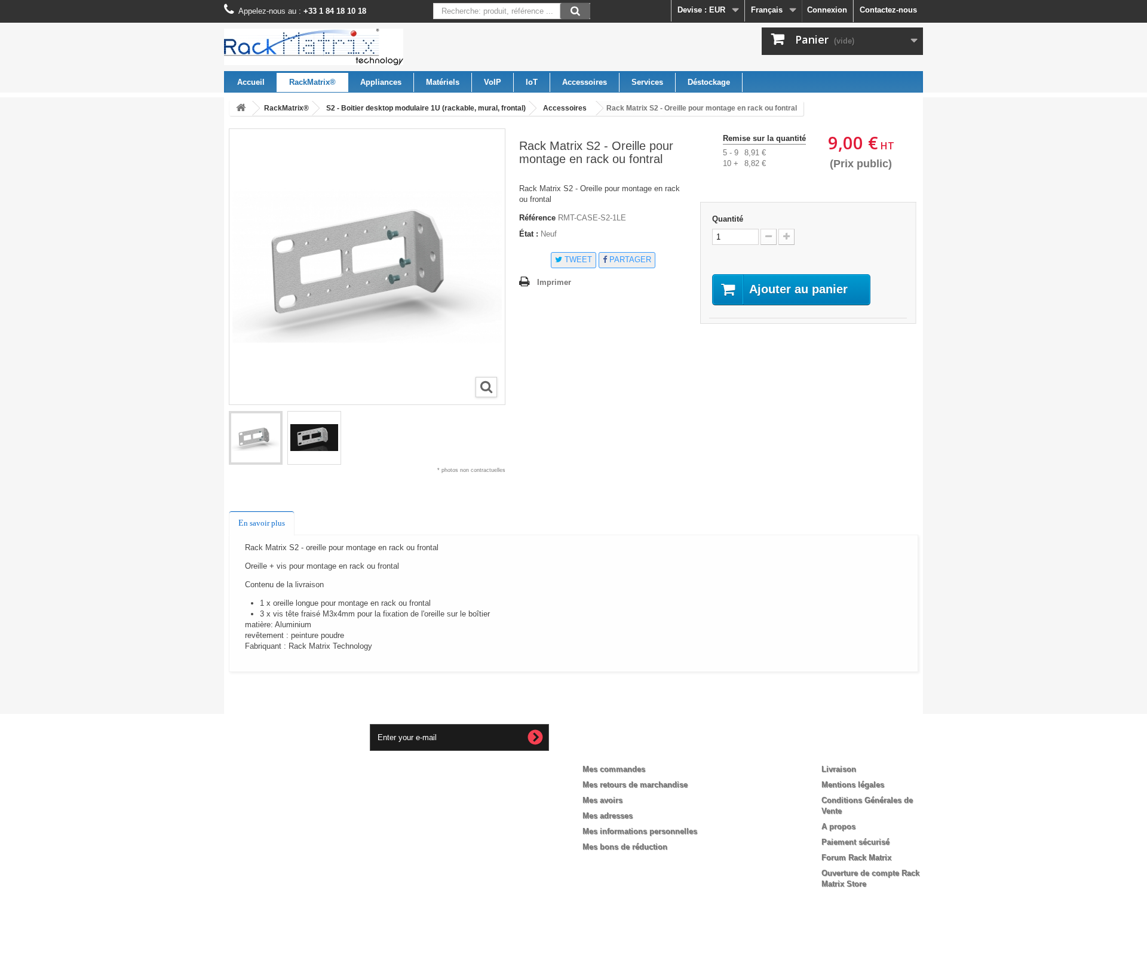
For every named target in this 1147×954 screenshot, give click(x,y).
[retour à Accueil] (240, 108)
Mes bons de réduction (624, 846)
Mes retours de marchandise (635, 784)
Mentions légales (852, 784)
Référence (537, 217)
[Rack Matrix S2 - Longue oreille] (255, 438)
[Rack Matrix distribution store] (334, 47)
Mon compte (616, 750)
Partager (629, 259)
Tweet (577, 259)
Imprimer (554, 282)
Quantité (727, 218)
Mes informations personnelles (639, 831)
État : (528, 233)
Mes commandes (613, 769)
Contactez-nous (888, 9)
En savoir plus (261, 523)
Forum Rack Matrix (856, 857)
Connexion (827, 9)
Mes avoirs (602, 800)
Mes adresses (607, 815)
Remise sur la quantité (764, 138)
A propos (838, 826)
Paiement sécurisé (855, 842)
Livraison (838, 769)
